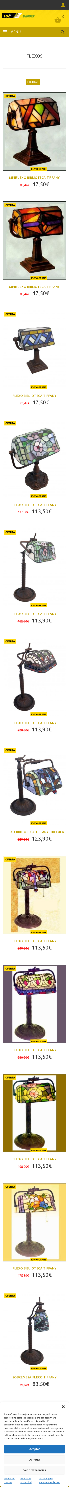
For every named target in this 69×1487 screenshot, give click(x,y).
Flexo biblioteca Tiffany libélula (34, 832)
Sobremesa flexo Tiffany (34, 1377)
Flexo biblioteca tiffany (34, 1050)
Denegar (34, 1459)
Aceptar (34, 1449)
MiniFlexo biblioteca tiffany (34, 177)
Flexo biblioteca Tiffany (34, 395)
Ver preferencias (34, 1470)
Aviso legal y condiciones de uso (49, 1480)
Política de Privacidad (26, 1480)
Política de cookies (9, 1480)
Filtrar (33, 81)
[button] (63, 1407)
